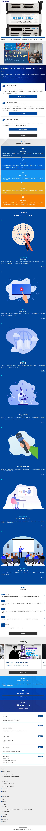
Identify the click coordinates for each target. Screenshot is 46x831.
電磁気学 (16, 665)
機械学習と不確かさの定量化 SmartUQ (11, 776)
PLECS (5, 779)
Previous (1, 53)
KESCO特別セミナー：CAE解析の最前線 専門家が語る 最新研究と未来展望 (18, 809)
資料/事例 (23, 135)
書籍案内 (4, 799)
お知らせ (23, 633)
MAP (41, 716)
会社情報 (4, 816)
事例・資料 (4, 791)
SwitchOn (6, 781)
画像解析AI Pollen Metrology (9, 783)
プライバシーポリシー (23, 827)
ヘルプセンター (5, 796)
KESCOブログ (23, 672)
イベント (2, 594)
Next (44, 53)
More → (43, 266)
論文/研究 (4, 801)
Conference (6, 806)
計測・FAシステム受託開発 (9, 786)
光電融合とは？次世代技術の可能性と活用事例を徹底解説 (18, 662)
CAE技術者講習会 (7, 811)
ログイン (40, 1)
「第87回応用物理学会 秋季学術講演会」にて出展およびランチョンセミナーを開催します (24, 39)
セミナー (2, 600)
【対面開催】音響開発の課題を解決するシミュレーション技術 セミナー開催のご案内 (19, 619)
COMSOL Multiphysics (23, 96)
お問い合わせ (5, 819)
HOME (3, 769)
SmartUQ (23, 113)
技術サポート (5, 821)
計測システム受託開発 (23, 129)
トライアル (4, 814)
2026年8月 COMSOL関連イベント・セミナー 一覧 (12, 628)
